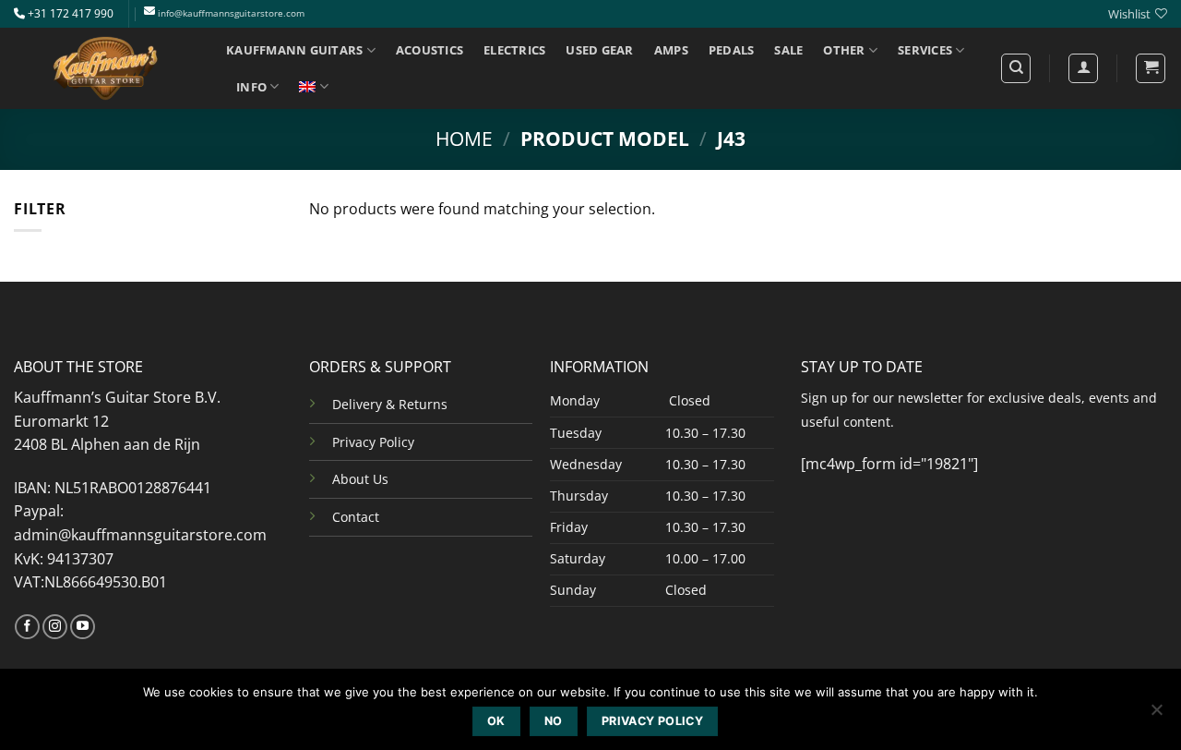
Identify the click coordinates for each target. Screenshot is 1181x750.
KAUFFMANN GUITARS (294, 50)
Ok (496, 721)
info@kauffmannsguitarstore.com (231, 13)
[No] (1156, 715)
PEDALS (732, 50)
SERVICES (925, 50)
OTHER (844, 50)
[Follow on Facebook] (27, 627)
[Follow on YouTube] (82, 627)
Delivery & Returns (389, 404)
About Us (360, 479)
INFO (251, 87)
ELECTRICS (514, 50)
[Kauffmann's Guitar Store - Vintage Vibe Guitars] (106, 68)
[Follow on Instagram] (54, 627)
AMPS (671, 50)
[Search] (1016, 68)
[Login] (1083, 68)
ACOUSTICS (429, 50)
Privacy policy (652, 721)
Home (464, 138)
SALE (788, 50)
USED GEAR (599, 50)
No (553, 721)
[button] (1150, 68)
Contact (355, 517)
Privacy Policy (373, 442)
